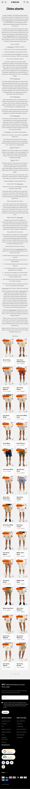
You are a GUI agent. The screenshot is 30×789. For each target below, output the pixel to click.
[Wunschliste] (24, 2)
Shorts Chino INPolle (8, 525)
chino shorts (9, 20)
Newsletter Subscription (5, 738)
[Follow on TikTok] (3, 767)
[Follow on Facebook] (11, 762)
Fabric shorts (12, 310)
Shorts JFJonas (7, 360)
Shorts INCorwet (21, 443)
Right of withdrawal (21, 732)
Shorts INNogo (6, 443)
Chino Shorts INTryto (8, 469)
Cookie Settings (20, 734)
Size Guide (4, 723)
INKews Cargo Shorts (8, 608)
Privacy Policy (20, 726)
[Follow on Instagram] (3, 762)
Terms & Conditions (21, 729)
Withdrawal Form (6, 744)
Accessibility (20, 737)
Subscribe (5, 712)
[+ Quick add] (12, 355)
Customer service (6, 721)
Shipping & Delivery (6, 732)
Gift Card (4, 742)
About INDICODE (21, 721)
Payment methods (6, 729)
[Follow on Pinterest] (7, 762)
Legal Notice (20, 723)
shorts (18, 54)
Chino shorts (10, 47)
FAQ (3, 726)
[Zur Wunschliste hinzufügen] (12, 341)
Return (3, 734)
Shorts (11, 147)
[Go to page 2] (18, 674)
